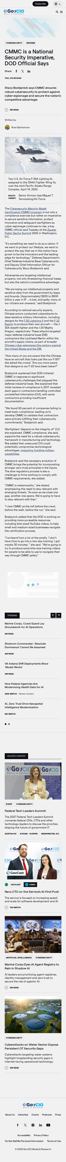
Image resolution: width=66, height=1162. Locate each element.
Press (58, 1114)
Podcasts (47, 1114)
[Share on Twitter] (23, 72)
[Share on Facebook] (16, 72)
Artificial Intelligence (19, 957)
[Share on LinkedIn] (29, 72)
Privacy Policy (41, 1135)
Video (32, 884)
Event (9, 804)
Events (35, 1114)
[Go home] (13, 11)
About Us (10, 1114)
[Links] (61, 12)
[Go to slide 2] (9, 724)
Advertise (23, 1114)
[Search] (57, 12)
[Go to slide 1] (5, 724)
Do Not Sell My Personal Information (24, 1141)
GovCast (16, 884)
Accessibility (23, 1135)
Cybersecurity (14, 43)
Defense (30, 43)
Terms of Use (54, 1141)
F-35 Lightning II (33, 320)
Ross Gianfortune (21, 127)
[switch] (58, 4)
